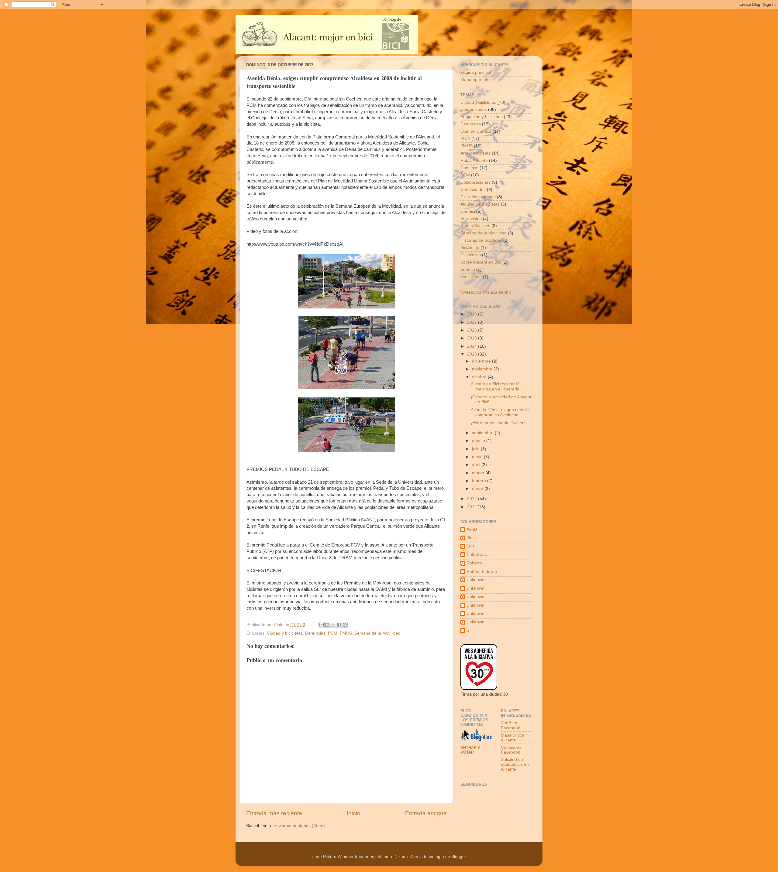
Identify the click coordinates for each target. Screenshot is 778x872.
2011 (472, 507)
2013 (472, 354)
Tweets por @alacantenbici (486, 292)
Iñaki (471, 538)
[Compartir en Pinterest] (345, 625)
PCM (332, 633)
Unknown (475, 579)
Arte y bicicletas (475, 153)
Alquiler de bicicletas (480, 204)
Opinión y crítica (475, 131)
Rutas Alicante (474, 160)
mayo (478, 457)
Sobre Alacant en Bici (480, 262)
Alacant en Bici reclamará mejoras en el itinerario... (497, 386)
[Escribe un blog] (327, 625)
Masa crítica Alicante (512, 737)
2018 (472, 314)
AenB (471, 529)
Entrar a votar (470, 749)
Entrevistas (471, 218)
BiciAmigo (469, 247)
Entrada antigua (426, 813)
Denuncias (315, 633)
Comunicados (473, 109)
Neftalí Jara (477, 554)
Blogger (458, 856)
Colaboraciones (475, 182)
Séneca (467, 269)
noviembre (483, 369)
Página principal (475, 72)
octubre (480, 377)
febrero (479, 481)
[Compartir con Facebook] (339, 625)
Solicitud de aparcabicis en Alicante (515, 764)
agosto (479, 440)
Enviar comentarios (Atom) (299, 825)
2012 (472, 498)
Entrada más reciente (274, 813)
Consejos (469, 167)
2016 (472, 330)
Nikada (401, 856)
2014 (472, 346)
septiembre (483, 433)
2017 (472, 322)
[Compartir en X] (333, 625)
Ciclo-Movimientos (478, 197)
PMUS (346, 633)
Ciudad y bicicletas (285, 633)
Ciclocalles (470, 255)
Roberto (474, 563)
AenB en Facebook (510, 725)
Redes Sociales (475, 225)
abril (476, 464)
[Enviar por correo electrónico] (321, 625)
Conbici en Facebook (511, 749)
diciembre (482, 361)
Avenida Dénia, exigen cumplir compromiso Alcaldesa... (500, 412)
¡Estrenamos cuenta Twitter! (498, 423)
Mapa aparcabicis (477, 79)
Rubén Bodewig (481, 571)
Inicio (353, 813)
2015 (472, 338)
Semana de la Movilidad (377, 633)
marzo (478, 473)
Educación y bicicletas (481, 116)
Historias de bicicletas (481, 240)
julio (476, 449)
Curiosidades (473, 189)
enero (478, 488)
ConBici (467, 211)
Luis (470, 546)
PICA (465, 138)
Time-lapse (471, 276)
